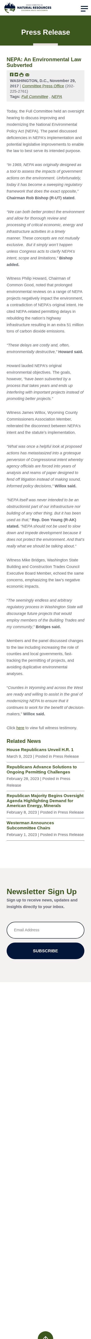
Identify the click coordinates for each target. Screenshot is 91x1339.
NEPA (56, 96)
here (20, 728)
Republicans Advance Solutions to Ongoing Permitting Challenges (42, 769)
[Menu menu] (84, 8)
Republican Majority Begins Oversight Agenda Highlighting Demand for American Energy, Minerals (45, 800)
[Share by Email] (27, 74)
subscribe (45, 951)
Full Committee (34, 96)
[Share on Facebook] (11, 74)
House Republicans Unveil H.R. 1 (40, 749)
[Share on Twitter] (16, 74)
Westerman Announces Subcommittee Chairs (30, 825)
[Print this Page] (21, 74)
